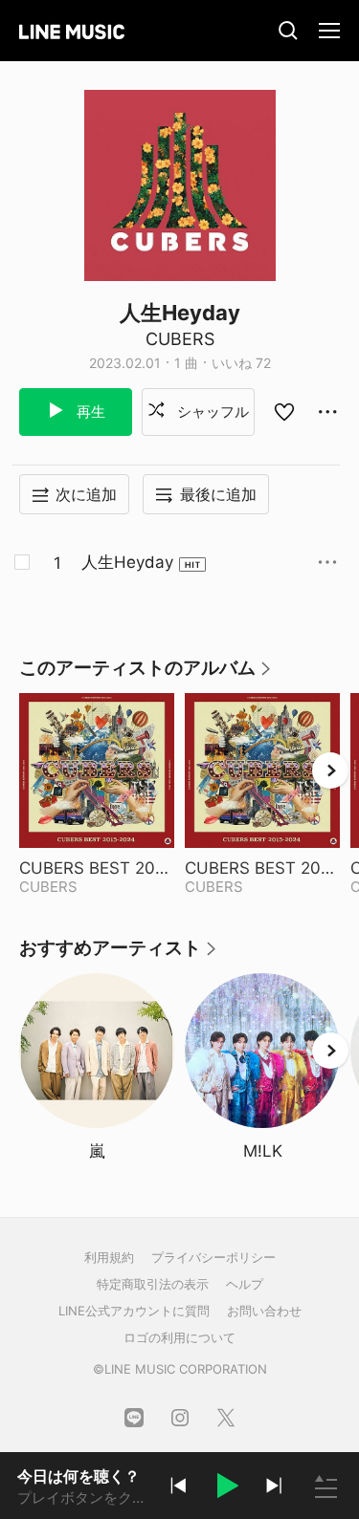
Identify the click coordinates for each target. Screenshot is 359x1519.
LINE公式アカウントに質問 (134, 1310)
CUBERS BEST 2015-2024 (96, 868)
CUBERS (180, 339)
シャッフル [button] (211, 411)
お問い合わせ (264, 1310)
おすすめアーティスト (118, 954)
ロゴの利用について (179, 1337)
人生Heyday (127, 562)
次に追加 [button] (86, 494)
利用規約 (109, 1257)
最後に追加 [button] (218, 494)
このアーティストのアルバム (146, 674)
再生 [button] (89, 411)
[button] (226, 1488)
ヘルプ (244, 1283)
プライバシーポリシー (213, 1257)
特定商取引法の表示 (153, 1283)
